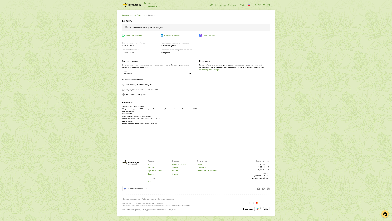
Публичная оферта (149, 199)
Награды (151, 174)
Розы (149, 182)
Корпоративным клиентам (207, 171)
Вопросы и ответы (179, 164)
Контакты (151, 167)
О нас (150, 164)
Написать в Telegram (172, 35)
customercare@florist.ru (261, 178)
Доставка (175, 167)
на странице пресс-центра (209, 70)
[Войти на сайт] (269, 5)
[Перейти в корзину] (264, 5)
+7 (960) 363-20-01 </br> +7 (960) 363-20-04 (142, 89)
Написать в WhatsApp (134, 35)
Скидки (175, 174)
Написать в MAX (209, 35)
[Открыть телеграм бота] (263, 189)
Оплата (175, 171)
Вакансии (200, 164)
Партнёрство (202, 167)
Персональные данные (131, 199)
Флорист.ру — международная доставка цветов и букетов (154, 209)
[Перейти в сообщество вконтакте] (258, 189)
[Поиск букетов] (255, 5)
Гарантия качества (155, 171)
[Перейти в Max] (268, 189)
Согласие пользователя (167, 199)
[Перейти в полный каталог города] (131, 5)
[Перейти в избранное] (260, 5)
